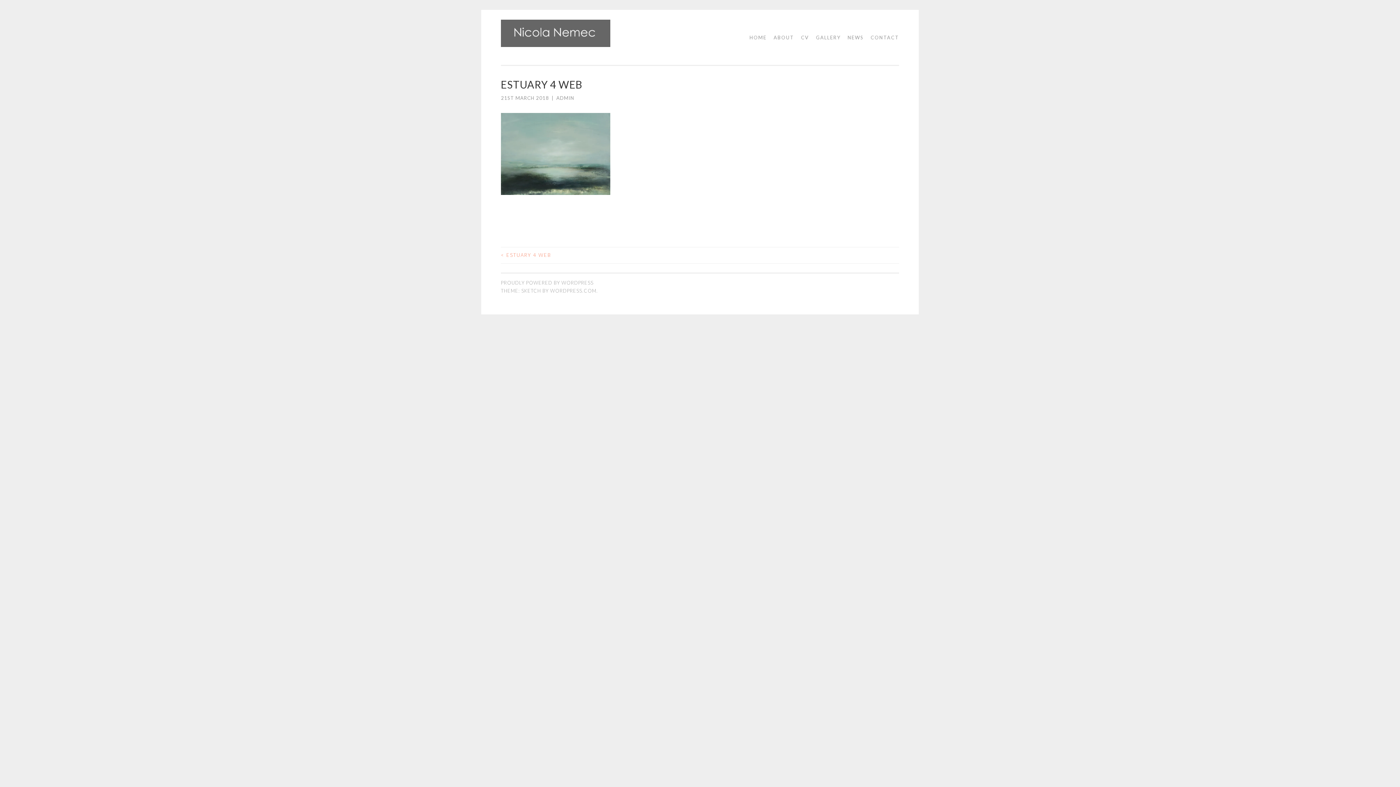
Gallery (828, 37)
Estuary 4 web (526, 255)
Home (758, 37)
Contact (885, 37)
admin (565, 98)
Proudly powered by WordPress (547, 283)
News (856, 37)
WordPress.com (573, 291)
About (784, 37)
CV (805, 37)
